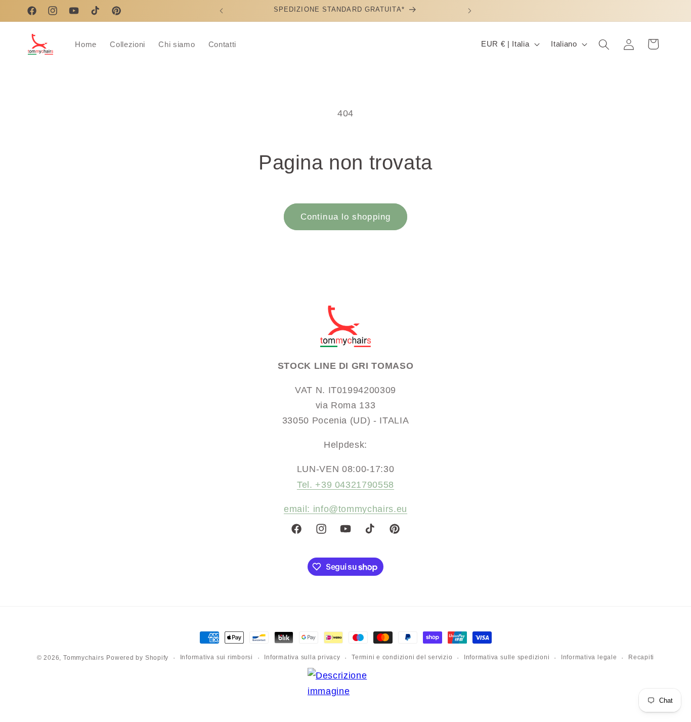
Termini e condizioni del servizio (402, 657)
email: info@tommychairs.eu (345, 509)
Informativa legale (589, 657)
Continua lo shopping (345, 216)
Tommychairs (83, 657)
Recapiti (641, 657)
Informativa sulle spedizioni (507, 657)
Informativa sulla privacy (302, 657)
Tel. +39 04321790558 (345, 485)
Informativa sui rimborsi (216, 657)
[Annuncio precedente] (221, 10)
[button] (604, 44)
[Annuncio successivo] (470, 10)
